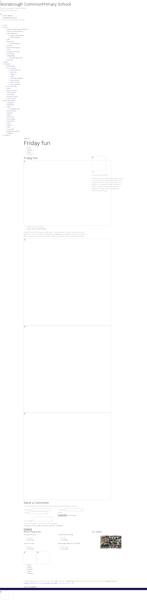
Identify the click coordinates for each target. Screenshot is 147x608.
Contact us (6, 135)
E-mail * (26, 513)
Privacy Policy (70, 581)
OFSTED (9, 45)
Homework (10, 121)
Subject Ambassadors (17, 35)
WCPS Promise (11, 86)
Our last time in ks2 (30, 534)
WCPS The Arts (15, 82)
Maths (12, 76)
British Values (11, 66)
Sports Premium (12, 90)
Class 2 (34, 229)
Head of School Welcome (15, 31)
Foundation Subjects (16, 78)
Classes (5, 62)
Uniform (9, 125)
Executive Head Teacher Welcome (17, 29)
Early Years (13, 72)
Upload (60, 512)
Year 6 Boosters (15, 84)
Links (8, 127)
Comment (27, 529)
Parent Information (9, 100)
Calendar (9, 113)
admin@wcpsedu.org (10, 18)
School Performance (13, 47)
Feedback (10, 133)
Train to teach (6, 589)
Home (5, 25)
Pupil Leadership (12, 33)
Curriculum (6, 64)
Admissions (10, 103)
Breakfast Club (14, 109)
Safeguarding (11, 56)
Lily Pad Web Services (48, 583)
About (5, 27)
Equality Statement (16, 58)
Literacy (12, 74)
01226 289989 (8, 15)
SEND (9, 88)
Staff (8, 39)
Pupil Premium (11, 92)
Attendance (10, 105)
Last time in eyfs (29, 543)
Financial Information (13, 52)
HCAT (8, 49)
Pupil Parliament (15, 37)
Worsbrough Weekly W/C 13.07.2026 (69, 543)
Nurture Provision (12, 96)
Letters (9, 115)
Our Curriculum (11, 68)
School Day (10, 117)
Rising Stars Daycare (13, 131)
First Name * (28, 510)
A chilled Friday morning (65, 534)
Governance (10, 41)
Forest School (14, 80)
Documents (10, 54)
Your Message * (29, 521)
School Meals (11, 119)
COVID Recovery (15, 70)
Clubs (8, 107)
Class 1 (29, 152)
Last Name (61, 510)
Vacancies (10, 60)
